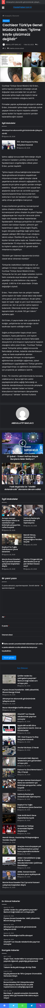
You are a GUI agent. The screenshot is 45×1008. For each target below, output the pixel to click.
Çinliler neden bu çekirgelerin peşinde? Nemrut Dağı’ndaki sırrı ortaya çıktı (28, 679)
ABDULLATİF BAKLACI (13, 44)
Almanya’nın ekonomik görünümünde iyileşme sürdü (25, 2)
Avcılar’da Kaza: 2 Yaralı (28, 747)
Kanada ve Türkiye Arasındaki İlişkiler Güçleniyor (26, 828)
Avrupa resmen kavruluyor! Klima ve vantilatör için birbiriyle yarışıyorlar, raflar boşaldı (11, 523)
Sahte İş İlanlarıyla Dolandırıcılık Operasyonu (32, 520)
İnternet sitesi (7, 635)
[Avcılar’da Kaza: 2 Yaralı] (9, 750)
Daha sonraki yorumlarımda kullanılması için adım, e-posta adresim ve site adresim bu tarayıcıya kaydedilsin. (22, 647)
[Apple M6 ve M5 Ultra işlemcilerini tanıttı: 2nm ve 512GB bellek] (9, 728)
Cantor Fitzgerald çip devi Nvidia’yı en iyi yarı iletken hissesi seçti (33, 562)
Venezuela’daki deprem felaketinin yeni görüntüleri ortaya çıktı (29, 760)
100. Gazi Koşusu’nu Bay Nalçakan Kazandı (28, 738)
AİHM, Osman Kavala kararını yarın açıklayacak (29, 873)
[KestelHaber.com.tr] (22, 7)
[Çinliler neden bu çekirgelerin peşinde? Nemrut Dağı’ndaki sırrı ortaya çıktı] (9, 679)
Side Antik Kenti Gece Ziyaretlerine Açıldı (27, 816)
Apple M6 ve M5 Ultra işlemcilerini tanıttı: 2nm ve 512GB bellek (29, 728)
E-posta (5, 626)
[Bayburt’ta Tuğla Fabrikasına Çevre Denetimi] (12, 539)
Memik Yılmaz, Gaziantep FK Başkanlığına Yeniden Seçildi (33, 538)
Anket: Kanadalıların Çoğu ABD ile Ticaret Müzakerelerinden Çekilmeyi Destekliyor (30, 862)
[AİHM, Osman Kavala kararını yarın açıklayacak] (9, 875)
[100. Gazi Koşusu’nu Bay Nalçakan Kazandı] (8, 144)
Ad (3, 617)
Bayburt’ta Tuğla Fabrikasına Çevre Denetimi (10, 549)
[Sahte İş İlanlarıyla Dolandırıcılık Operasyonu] (33, 510)
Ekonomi (16, 16)
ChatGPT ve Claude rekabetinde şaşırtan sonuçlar (27, 716)
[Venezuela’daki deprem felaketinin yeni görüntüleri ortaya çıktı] (9, 761)
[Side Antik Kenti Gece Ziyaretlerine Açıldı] (9, 818)
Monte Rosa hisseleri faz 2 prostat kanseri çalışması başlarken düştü (11, 562)
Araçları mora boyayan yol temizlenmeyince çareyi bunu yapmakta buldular (29, 849)
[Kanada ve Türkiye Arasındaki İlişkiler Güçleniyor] (9, 829)
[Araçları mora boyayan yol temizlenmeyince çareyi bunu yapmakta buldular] (9, 849)
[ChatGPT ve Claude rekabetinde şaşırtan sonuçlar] (9, 717)
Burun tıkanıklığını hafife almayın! (17, 707)
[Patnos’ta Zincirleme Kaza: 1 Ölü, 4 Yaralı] (9, 772)
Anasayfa (7, 16)
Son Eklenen (22, 668)
